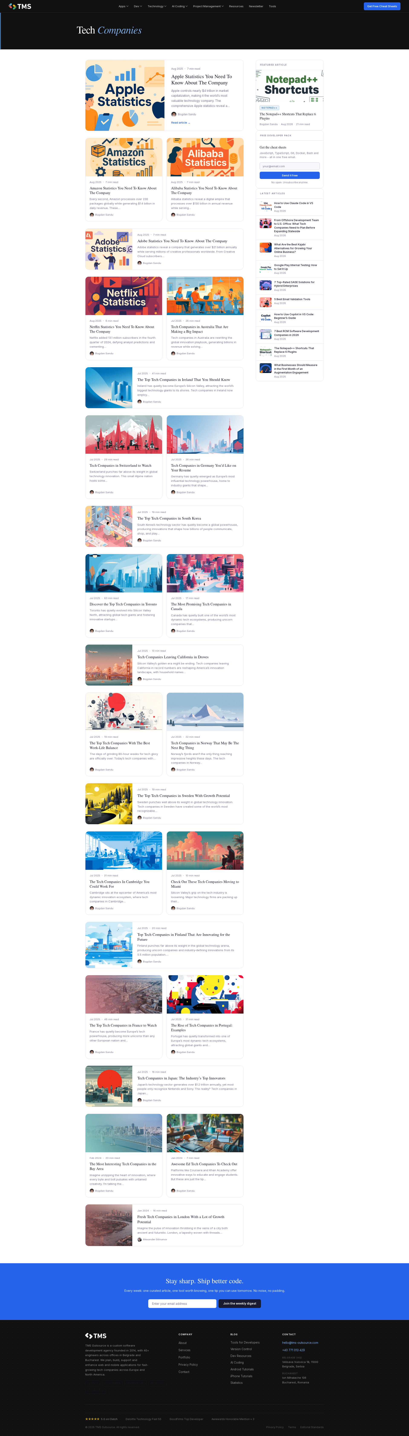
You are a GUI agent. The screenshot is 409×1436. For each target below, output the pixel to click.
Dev (136, 6)
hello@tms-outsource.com (300, 1342)
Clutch (93, 1383)
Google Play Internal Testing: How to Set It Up (295, 267)
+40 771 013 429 (293, 1350)
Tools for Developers (245, 1342)
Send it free (290, 175)
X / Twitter (96, 1390)
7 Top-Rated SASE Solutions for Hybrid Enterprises (294, 284)
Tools (272, 6)
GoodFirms (112, 1383)
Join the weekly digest (239, 1303)
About (183, 1343)
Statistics (236, 1382)
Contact (184, 1372)
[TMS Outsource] (20, 6)
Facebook (158, 1383)
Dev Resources (240, 1356)
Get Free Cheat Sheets (382, 6)
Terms (292, 1427)
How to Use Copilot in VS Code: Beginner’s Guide (294, 316)
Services (184, 1350)
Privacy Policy (188, 1364)
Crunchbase (135, 1383)
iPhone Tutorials (241, 1376)
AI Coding (178, 6)
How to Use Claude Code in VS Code (293, 205)
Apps (122, 6)
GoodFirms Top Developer (186, 1419)
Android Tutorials (242, 1369)
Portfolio (184, 1357)
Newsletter (256, 6)
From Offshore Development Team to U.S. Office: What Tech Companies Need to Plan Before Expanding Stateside (296, 226)
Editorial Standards (312, 1427)
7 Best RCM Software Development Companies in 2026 (296, 333)
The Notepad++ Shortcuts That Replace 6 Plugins (288, 116)
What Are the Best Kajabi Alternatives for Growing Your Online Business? (293, 248)
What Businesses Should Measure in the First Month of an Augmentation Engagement (295, 368)
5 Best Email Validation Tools (292, 299)
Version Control (241, 1349)
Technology (155, 6)
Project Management (207, 6)
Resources (236, 6)
